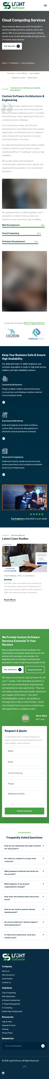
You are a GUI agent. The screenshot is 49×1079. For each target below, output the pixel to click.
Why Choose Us (8, 975)
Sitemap (5, 1029)
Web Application (8, 996)
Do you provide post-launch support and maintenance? (21, 923)
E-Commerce (28, 576)
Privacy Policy (7, 1033)
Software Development (11, 1000)
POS (20, 576)
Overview (11, 73)
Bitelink (8, 579)
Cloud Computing (9, 993)
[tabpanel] (24, 574)
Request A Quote (18, 78)
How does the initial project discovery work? (21, 898)
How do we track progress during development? (19, 910)
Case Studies (34, 73)
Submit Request (24, 811)
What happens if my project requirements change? (16, 885)
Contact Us (6, 982)
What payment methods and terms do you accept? (21, 872)
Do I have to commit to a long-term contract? (20, 859)
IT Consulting (7, 1008)
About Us (6, 971)
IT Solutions (14, 63)
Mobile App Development (12, 1011)
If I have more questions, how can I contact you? (20, 936)
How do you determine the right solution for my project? (22, 847)
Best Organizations (34, 323)
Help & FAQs (32, 78)
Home (4, 63)
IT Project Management (11, 1004)
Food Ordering (10, 576)
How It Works (22, 73)
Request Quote (35, 670)
